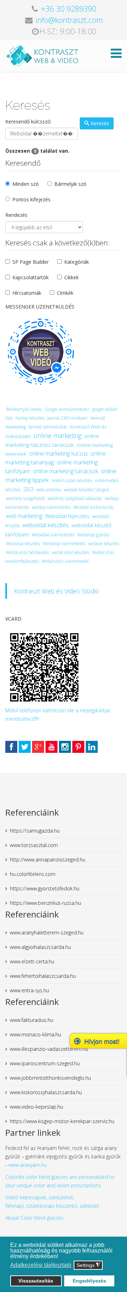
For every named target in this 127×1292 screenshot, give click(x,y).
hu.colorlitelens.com (32, 874)
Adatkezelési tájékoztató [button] (40, 1265)
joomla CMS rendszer (67, 418)
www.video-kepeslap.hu (36, 1106)
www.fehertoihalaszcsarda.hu (43, 976)
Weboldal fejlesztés (67, 516)
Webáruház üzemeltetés (65, 561)
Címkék (65, 293)
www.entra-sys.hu (29, 990)
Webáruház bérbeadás (27, 552)
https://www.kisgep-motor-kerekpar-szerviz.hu (62, 1121)
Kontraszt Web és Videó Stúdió (56, 591)
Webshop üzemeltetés (64, 544)
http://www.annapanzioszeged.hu (47, 859)
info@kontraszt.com (69, 20)
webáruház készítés (70, 552)
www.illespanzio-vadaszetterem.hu (49, 1049)
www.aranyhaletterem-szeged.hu (47, 932)
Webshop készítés (23, 544)
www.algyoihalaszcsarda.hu (40, 947)
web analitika (48, 490)
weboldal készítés (46, 525)
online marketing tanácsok (65, 471)
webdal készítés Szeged (86, 490)
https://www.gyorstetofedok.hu (44, 888)
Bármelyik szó (70, 184)
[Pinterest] (78, 747)
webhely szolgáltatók (25, 498)
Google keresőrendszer (67, 409)
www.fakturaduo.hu (31, 1020)
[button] (60, 1257)
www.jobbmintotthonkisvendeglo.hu (50, 1077)
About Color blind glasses (34, 1217)
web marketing (24, 516)
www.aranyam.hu (27, 1165)
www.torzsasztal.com (34, 845)
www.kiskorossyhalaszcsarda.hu (46, 1092)
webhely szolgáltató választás (75, 498)
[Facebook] (11, 747)
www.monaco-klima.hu (35, 1034)
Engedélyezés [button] (89, 1281)
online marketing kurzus (58, 453)
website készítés (103, 544)
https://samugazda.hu (35, 830)
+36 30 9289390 (68, 9)
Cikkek (71, 277)
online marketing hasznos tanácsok (52, 440)
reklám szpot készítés (72, 480)
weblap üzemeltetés (51, 507)
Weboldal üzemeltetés (53, 535)
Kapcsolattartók (30, 277)
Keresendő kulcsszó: (28, 121)
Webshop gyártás (93, 535)
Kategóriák (76, 261)
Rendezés (16, 215)
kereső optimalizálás (48, 427)
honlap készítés (30, 418)
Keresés (99, 123)
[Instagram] (65, 747)
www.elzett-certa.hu (32, 961)
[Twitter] (24, 747)
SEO (28, 489)
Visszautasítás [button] (35, 1281)
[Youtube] (51, 747)
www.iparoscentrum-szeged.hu (45, 1063)
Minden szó (25, 184)
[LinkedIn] (91, 747)
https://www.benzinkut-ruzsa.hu (45, 903)
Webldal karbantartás (93, 507)
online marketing (57, 435)
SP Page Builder (30, 261)
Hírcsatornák (26, 293)
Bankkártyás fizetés (24, 409)
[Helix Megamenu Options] (116, 55)
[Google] (38, 747)
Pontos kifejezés (31, 199)
